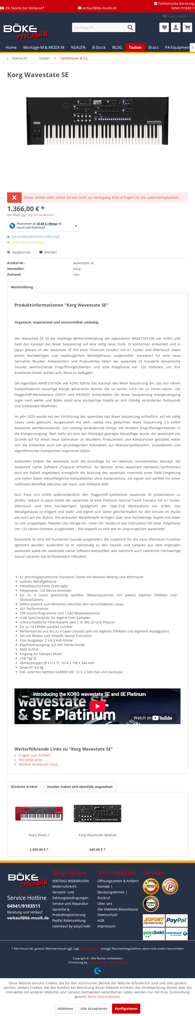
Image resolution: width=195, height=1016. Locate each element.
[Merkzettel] (164, 27)
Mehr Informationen (104, 996)
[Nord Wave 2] (39, 813)
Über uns (105, 903)
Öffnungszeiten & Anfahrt (118, 881)
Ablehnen (65, 1008)
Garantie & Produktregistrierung (69, 912)
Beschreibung (22, 287)
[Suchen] (130, 27)
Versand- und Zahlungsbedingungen (70, 895)
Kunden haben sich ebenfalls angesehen (79, 786)
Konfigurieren (126, 1008)
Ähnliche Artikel (24, 786)
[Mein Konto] (175, 27)
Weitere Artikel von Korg (37, 764)
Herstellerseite (30, 759)
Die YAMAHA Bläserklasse (118, 909)
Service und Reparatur (70, 903)
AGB (101, 920)
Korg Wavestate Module (98, 835)
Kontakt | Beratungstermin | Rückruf (112, 892)
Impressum (107, 926)
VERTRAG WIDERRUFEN (70, 881)
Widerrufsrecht (64, 886)
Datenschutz (107, 914)
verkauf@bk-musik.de (28, 918)
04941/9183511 (23, 906)
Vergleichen (21, 252)
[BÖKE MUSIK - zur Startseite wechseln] (26, 31)
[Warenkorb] (187, 27)
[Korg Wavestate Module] (97, 813)
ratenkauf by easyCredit (71, 926)
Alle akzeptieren (94, 1008)
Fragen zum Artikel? (34, 755)
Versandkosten (90, 948)
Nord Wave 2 (39, 835)
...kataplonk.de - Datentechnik (107, 962)
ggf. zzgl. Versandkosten (38, 215)
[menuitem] (104, 27)
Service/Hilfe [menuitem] (177, 16)
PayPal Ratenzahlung (69, 920)
